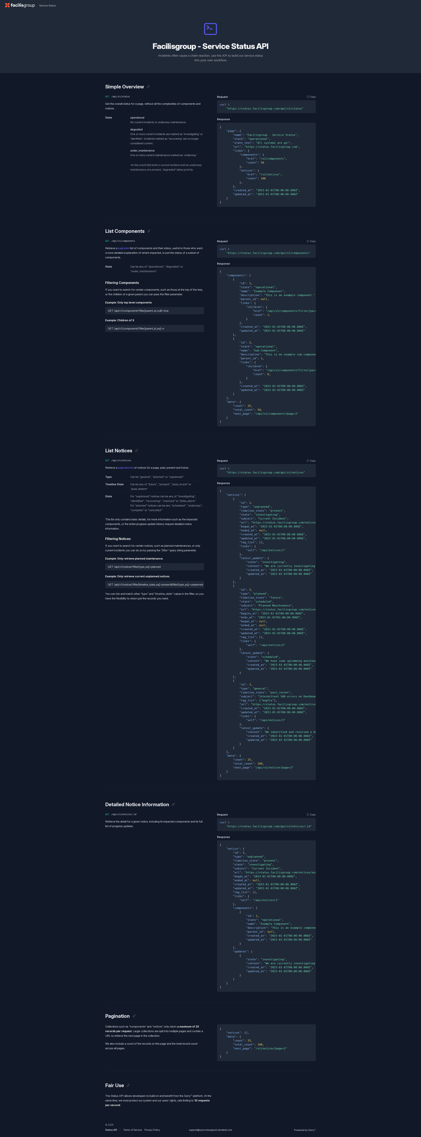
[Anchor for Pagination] (134, 1016)
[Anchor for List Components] (148, 231)
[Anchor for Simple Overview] (148, 86)
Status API (111, 1129)
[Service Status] (20, 5)
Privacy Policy (152, 1129)
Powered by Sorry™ (305, 1130)
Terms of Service (132, 1129)
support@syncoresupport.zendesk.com (210, 1129)
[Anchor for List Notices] (136, 450)
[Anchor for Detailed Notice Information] (173, 804)
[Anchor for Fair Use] (128, 1085)
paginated (124, 248)
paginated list (125, 467)
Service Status (47, 5)
